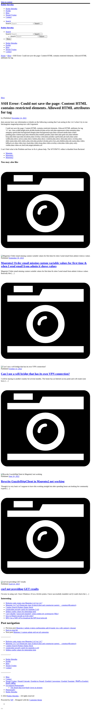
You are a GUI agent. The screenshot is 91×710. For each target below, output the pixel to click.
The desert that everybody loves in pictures (26, 688)
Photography (10, 690)
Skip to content (6, 2)
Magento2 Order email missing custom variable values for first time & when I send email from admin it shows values (44, 264)
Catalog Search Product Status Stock (19, 607)
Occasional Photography (15, 685)
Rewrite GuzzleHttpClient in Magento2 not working (32, 481)
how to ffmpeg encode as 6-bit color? (20, 616)
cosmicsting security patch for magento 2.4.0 (22, 609)
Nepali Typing (11, 666)
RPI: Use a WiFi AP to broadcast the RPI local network (26, 618)
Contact (8, 668)
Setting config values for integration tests (21, 612)
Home (3, 56)
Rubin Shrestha (11, 659)
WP (11, 700)
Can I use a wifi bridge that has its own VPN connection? (35, 373)
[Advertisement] (45, 79)
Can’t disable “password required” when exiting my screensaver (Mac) (32, 614)
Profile (8, 661)
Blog (9, 56)
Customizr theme (35, 700)
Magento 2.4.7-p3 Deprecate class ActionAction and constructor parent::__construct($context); (41, 605)
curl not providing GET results (20, 588)
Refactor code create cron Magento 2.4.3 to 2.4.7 (24, 603)
